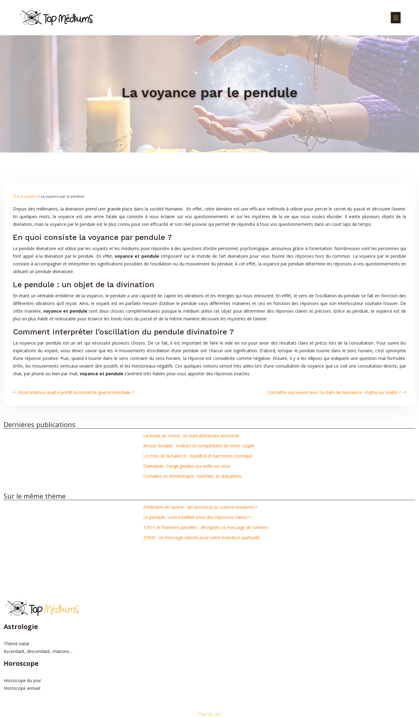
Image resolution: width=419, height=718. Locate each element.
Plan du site (209, 714)
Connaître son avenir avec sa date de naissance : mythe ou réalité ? (334, 392)
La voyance (28, 196)
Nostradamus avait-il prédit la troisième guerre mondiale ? (76, 392)
